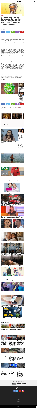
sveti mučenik (15, 107)
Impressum (18, 397)
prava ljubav (9, 107)
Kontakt (18, 394)
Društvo (2, 15)
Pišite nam (18, 401)
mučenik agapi (4, 107)
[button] (23, 118)
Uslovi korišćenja (18, 399)
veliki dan (19, 107)
